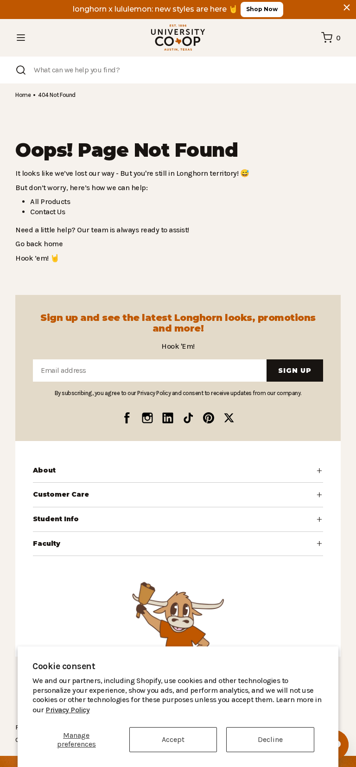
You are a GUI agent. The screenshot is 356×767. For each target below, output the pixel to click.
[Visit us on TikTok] (188, 418)
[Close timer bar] (346, 7)
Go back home (37, 244)
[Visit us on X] (229, 418)
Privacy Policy (284, 710)
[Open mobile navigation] (20, 37)
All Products (48, 201)
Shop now (262, 9)
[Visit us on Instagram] (147, 418)
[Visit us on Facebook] (127, 418)
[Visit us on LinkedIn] (168, 418)
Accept (173, 739)
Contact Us (47, 212)
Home (22, 94)
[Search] (20, 70)
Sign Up (295, 370)
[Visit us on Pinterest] (208, 418)
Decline (270, 739)
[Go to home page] (178, 38)
